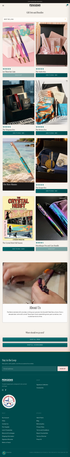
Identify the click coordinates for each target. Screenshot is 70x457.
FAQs (3, 421)
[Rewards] (4, 453)
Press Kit (39, 439)
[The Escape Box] (51, 160)
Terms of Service (41, 436)
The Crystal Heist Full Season (12, 243)
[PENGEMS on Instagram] (2, 390)
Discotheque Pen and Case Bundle (47, 246)
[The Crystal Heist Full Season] (18, 218)
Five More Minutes (10, 184)
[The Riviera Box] (51, 102)
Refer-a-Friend (6, 442)
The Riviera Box (41, 130)
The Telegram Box (9, 130)
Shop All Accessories (35, 345)
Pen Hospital (5, 427)
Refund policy (40, 424)
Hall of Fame (39, 417)
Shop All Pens (35, 339)
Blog (37, 421)
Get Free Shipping (5, 230)
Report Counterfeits (42, 433)
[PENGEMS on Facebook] (5, 390)
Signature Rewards (7, 439)
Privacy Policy (40, 427)
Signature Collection (42, 384)
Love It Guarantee (7, 430)
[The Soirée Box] (51, 44)
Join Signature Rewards (35, 1)
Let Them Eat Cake (9, 72)
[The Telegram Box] (18, 102)
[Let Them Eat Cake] (18, 44)
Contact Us (5, 424)
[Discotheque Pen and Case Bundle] (51, 218)
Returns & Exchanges (8, 433)
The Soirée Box (41, 72)
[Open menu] (3, 5)
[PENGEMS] (35, 5)
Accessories (39, 388)
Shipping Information (8, 436)
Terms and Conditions (42, 430)
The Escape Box (41, 188)
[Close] (5, 221)
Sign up (63, 368)
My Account (5, 417)
